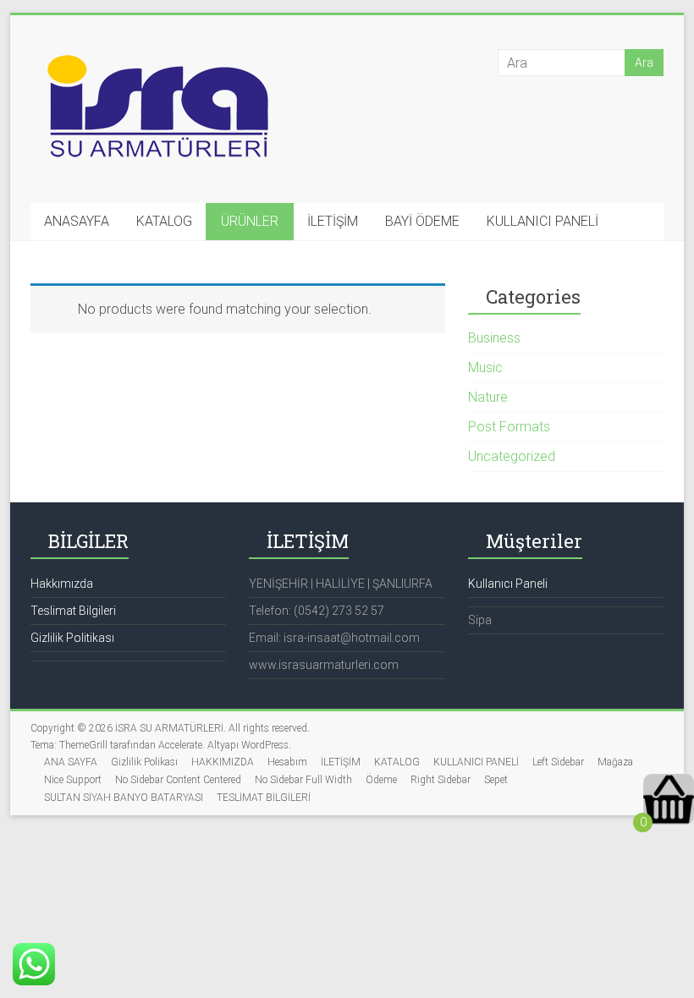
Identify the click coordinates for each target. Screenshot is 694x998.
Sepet (496, 780)
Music (485, 367)
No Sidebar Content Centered (178, 780)
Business (494, 338)
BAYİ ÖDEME (422, 221)
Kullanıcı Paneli (508, 583)
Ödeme (381, 780)
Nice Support (73, 780)
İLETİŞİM (332, 221)
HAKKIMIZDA (222, 762)
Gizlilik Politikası (72, 637)
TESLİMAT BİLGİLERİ (264, 797)
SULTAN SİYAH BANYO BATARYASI (123, 797)
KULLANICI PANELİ (542, 221)
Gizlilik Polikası (144, 762)
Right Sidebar (440, 780)
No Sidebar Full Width (303, 780)
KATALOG (164, 221)
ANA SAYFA (70, 762)
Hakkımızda (61, 583)
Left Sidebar (558, 762)
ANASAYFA (76, 221)
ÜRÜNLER (249, 221)
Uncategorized (511, 456)
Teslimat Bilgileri (73, 610)
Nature (488, 397)
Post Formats (509, 427)
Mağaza (615, 762)
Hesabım (287, 762)
